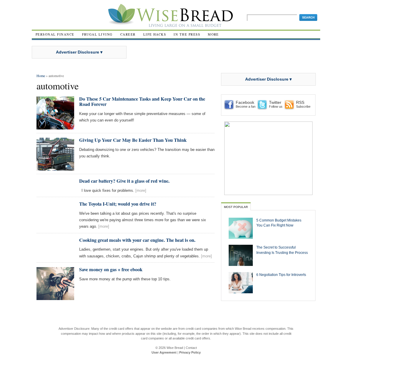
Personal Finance (55, 34)
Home (40, 75)
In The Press (187, 34)
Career (128, 34)
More (213, 34)
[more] (140, 190)
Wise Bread (175, 347)
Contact (191, 347)
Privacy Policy (190, 352)
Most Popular (236, 207)
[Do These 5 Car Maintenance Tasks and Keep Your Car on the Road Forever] (55, 127)
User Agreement (164, 352)
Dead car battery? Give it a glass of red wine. (124, 180)
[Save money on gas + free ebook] (55, 297)
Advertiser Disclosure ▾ (79, 52)
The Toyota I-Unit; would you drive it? (117, 203)
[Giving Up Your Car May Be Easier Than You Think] (55, 168)
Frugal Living (97, 34)
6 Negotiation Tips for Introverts (281, 275)
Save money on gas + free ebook (110, 269)
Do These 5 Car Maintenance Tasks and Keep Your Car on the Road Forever (142, 101)
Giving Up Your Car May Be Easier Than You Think (133, 140)
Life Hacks (154, 34)
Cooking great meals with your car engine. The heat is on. (137, 240)
